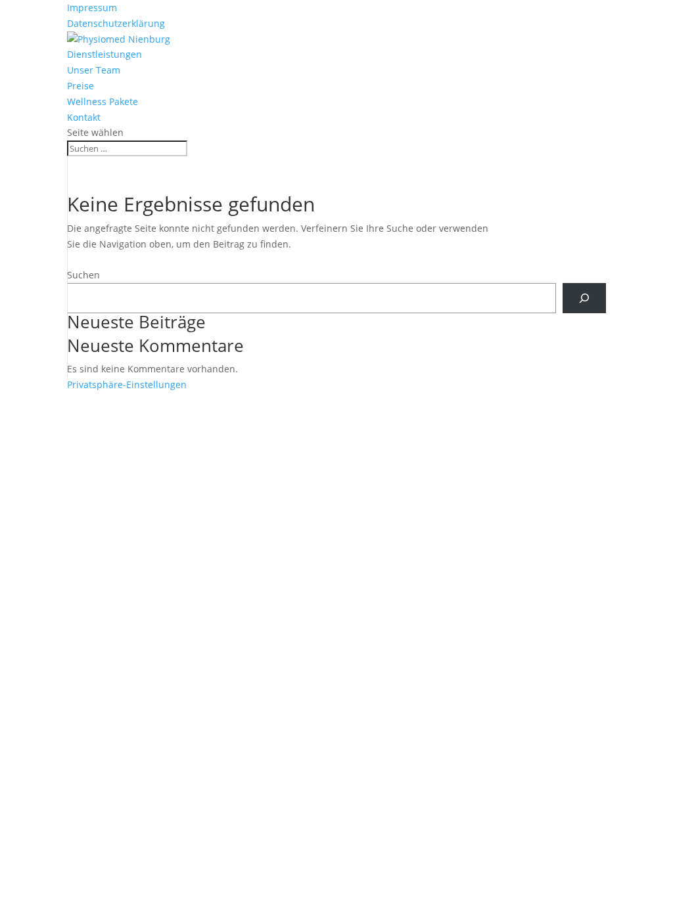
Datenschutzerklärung (116, 23)
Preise (80, 85)
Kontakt (84, 117)
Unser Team (93, 70)
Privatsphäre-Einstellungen (127, 384)
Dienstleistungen (104, 54)
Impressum (92, 7)
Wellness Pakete (102, 101)
